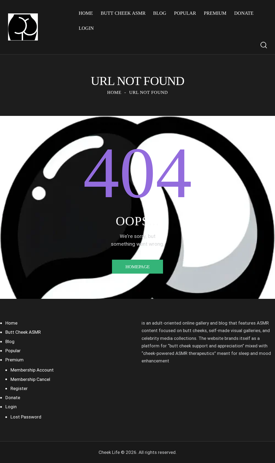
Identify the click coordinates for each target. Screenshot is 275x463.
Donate (12, 397)
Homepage (137, 266)
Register (19, 388)
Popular (13, 350)
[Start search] (263, 45)
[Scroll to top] (260, 453)
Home (114, 92)
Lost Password (25, 417)
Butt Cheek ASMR (23, 332)
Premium (14, 359)
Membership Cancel (30, 379)
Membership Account (32, 370)
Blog (10, 341)
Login (11, 406)
